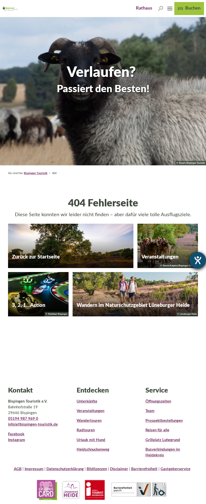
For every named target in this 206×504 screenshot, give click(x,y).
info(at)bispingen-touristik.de (33, 424)
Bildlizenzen (97, 469)
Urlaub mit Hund (91, 440)
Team (149, 411)
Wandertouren (89, 421)
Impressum (34, 469)
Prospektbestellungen (164, 421)
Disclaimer (119, 469)
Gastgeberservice (175, 469)
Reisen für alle (157, 430)
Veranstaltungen (90, 411)
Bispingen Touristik (35, 173)
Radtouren (86, 430)
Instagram (16, 440)
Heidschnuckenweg (93, 449)
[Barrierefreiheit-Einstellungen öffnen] (197, 260)
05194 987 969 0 (23, 419)
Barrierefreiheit (144, 469)
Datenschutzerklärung (65, 469)
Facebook (16, 434)
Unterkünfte (87, 401)
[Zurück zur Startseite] (10, 8)
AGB (18, 469)
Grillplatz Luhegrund (162, 440)
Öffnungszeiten (158, 401)
